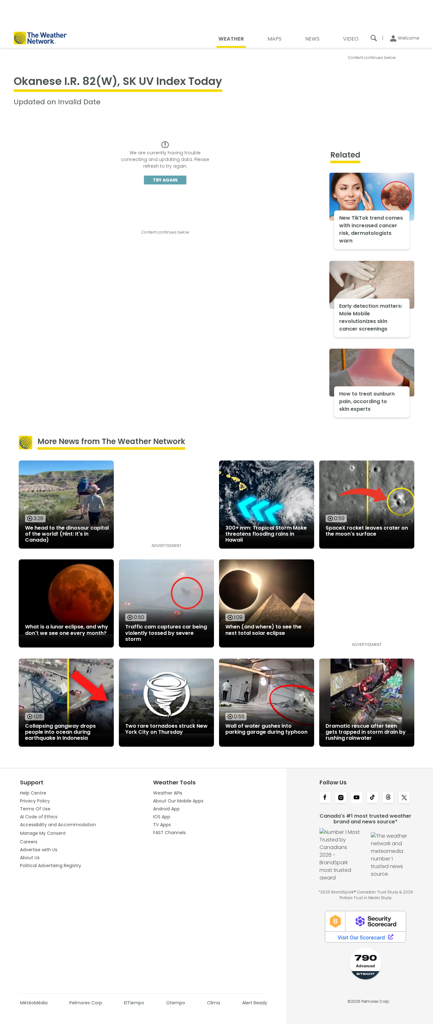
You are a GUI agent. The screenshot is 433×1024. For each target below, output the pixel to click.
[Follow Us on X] (404, 798)
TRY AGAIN (165, 180)
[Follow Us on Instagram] (341, 798)
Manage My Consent (43, 833)
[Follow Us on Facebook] (325, 798)
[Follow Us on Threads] (388, 798)
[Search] (374, 38)
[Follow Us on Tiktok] (372, 798)
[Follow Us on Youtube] (357, 798)
